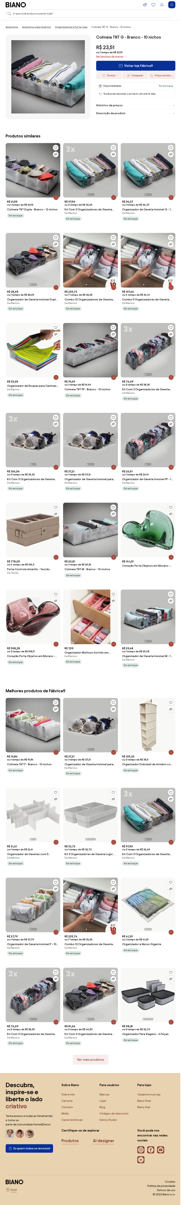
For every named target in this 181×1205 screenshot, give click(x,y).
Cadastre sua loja (147, 1084)
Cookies (167, 1171)
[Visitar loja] (48, 76)
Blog (101, 1096)
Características (72, 1109)
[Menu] (171, 4)
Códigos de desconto (113, 1103)
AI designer (103, 1130)
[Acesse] (161, 4)
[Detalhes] (55, 195)
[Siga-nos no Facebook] (149, 1139)
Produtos (70, 1130)
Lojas (102, 1090)
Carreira (67, 1090)
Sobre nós (68, 1084)
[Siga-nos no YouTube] (158, 1139)
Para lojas (143, 1074)
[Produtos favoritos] (153, 4)
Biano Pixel (142, 1090)
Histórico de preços (108, 105)
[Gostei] (55, 146)
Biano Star (142, 1096)
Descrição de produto (109, 113)
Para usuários (108, 1074)
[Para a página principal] (16, 5)
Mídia (65, 1103)
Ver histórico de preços (109, 56)
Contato (67, 1096)
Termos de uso (163, 1179)
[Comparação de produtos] (144, 4)
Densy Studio (107, 1109)
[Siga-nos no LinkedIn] (139, 1149)
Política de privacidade (159, 1175)
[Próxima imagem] (113, 167)
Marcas (104, 1084)
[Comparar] (55, 153)
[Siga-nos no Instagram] (139, 1139)
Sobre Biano (70, 1074)
